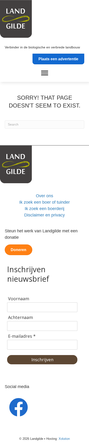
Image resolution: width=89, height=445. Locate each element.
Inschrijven (42, 359)
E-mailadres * (22, 336)
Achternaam (20, 317)
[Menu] (44, 73)
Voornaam (18, 298)
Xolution (64, 438)
